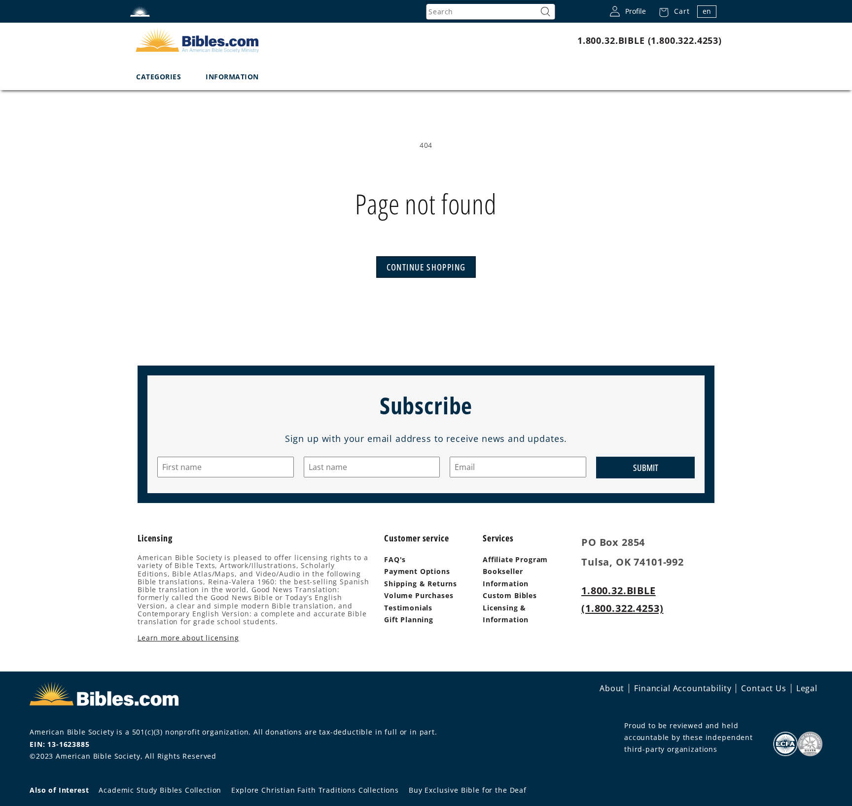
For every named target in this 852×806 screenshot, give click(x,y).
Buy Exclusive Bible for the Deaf (468, 790)
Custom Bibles (510, 595)
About (612, 688)
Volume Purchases (418, 595)
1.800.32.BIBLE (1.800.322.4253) (649, 40)
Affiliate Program (515, 559)
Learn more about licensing (188, 637)
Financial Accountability (682, 688)
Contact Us (763, 688)
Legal (806, 688)
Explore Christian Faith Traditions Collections (315, 790)
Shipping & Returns (420, 583)
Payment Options (417, 571)
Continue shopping (426, 267)
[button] (671, 11)
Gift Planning (408, 619)
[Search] (545, 12)
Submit (645, 467)
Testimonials (408, 607)
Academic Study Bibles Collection (160, 790)
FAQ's (395, 559)
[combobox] (490, 12)
